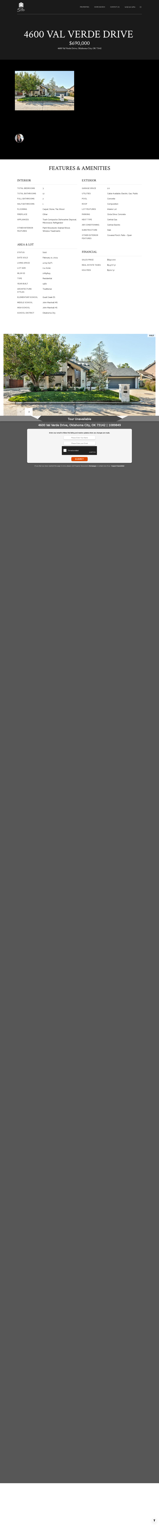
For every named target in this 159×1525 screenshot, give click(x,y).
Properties (84, 7)
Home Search (99, 7)
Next (29, 412)
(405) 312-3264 (130, 7)
